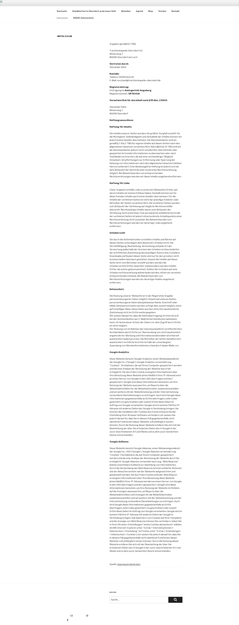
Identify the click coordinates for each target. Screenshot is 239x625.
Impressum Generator (129, 564)
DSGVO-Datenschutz (83, 18)
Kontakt (176, 11)
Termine (162, 11)
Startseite (62, 11)
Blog (150, 11)
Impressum (62, 18)
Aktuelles (126, 11)
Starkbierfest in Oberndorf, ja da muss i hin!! (94, 11)
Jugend (139, 11)
